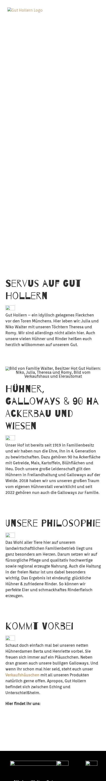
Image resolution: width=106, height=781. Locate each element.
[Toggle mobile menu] (97, 16)
